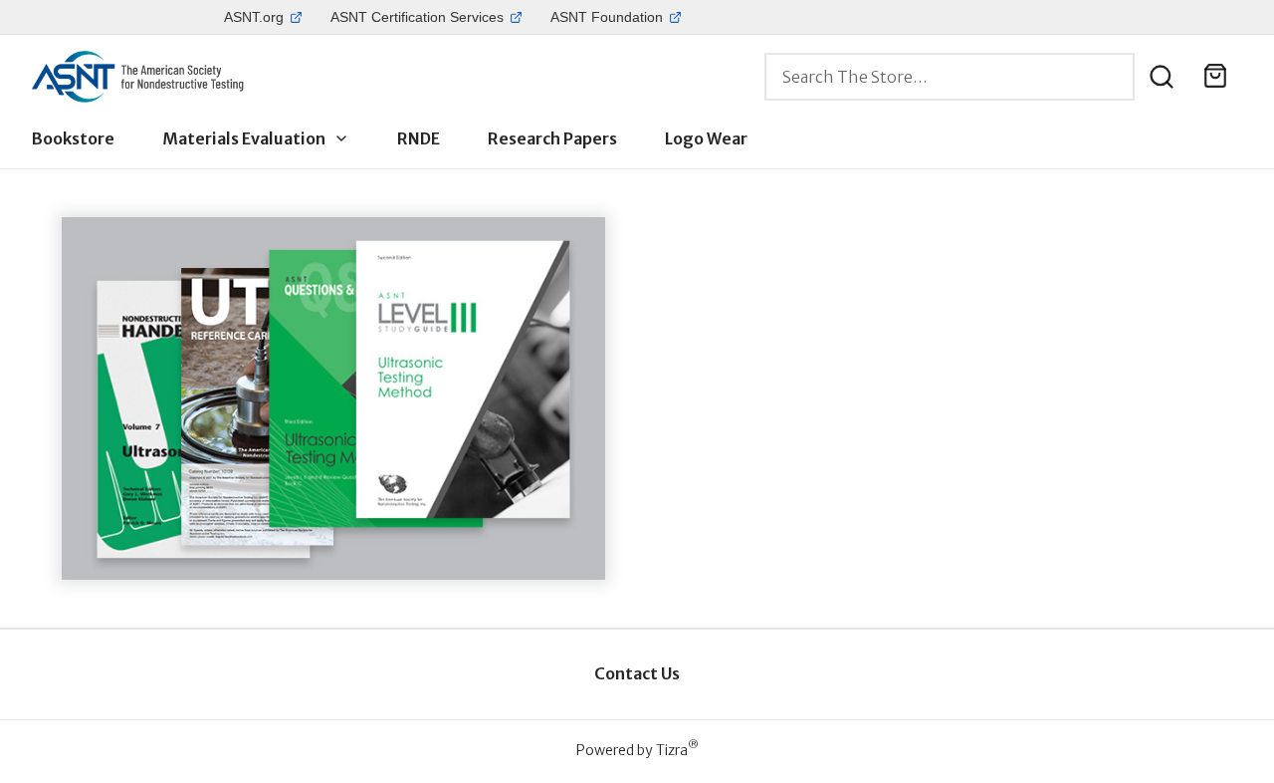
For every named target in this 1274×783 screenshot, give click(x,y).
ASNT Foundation (606, 17)
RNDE (418, 138)
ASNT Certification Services (417, 17)
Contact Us (637, 673)
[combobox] (949, 77)
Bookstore (73, 138)
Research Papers (552, 138)
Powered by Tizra (637, 749)
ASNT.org (254, 17)
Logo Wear (706, 138)
